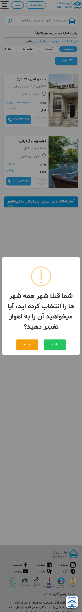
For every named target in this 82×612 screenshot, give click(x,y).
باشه (54, 344)
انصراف (27, 344)
